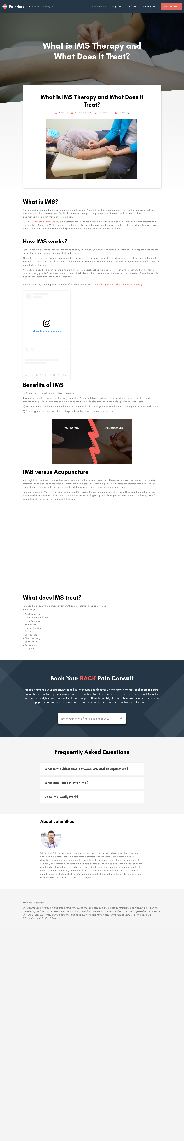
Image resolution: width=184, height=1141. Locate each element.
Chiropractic (116, 6)
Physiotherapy (98, 6)
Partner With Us (149, 6)
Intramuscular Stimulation (44, 221)
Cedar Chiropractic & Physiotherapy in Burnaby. (117, 284)
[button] (92, 769)
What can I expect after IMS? (66, 783)
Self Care (132, 6)
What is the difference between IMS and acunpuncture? (86, 769)
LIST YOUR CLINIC (171, 6)
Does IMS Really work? (61, 797)
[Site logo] (14, 6)
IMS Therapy (123, 113)
